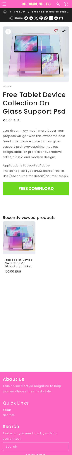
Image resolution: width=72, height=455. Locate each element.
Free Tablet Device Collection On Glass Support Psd (18, 263)
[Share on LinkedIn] (51, 18)
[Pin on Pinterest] (41, 18)
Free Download (36, 188)
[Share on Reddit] (56, 18)
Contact (8, 415)
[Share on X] (36, 18)
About (7, 410)
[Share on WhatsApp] (46, 18)
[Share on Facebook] (26, 18)
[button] (4, 4)
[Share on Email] (61, 18)
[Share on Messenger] (31, 18)
